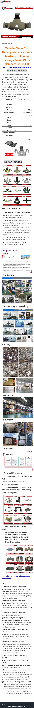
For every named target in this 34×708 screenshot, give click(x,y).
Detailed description (7, 43)
